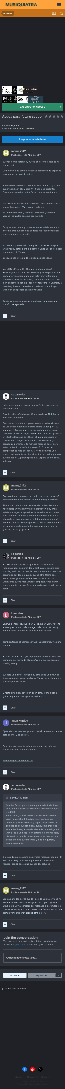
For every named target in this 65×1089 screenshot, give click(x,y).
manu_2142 (12, 125)
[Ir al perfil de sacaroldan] (6, 396)
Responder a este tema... (23, 957)
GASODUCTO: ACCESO (32, 106)
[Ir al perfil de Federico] (6, 556)
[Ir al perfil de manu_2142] (6, 153)
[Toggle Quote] (7, 797)
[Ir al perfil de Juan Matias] (6, 722)
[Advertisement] (32, 51)
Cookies (45, 1077)
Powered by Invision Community (32, 1084)
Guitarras (29, 128)
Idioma (19, 1077)
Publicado (26, 155)
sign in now (19, 944)
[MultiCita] (5, 316)
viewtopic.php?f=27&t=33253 (18, 760)
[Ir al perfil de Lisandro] (6, 615)
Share (15, 975)
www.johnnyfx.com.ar (27, 508)
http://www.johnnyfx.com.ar (39, 819)
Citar (13, 316)
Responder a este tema (32, 139)
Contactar (32, 1077)
